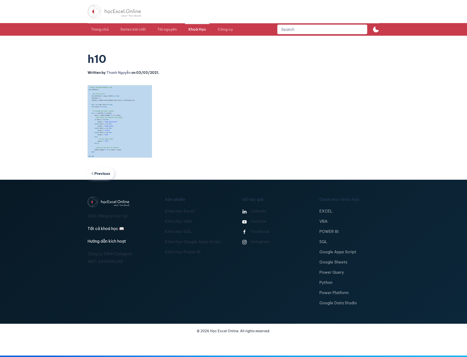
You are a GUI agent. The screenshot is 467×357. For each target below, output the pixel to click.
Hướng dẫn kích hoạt (107, 241)
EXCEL (325, 211)
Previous (102, 173)
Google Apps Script (337, 251)
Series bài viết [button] (133, 29)
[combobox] (322, 29)
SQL (323, 241)
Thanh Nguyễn (118, 72)
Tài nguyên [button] (167, 29)
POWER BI (329, 231)
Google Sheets (333, 262)
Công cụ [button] (225, 29)
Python (325, 282)
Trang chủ (100, 29)
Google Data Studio (338, 302)
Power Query (331, 272)
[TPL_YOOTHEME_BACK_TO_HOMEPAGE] (119, 11)
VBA (323, 221)
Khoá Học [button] (197, 29)
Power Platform (334, 292)
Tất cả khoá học (106, 228)
